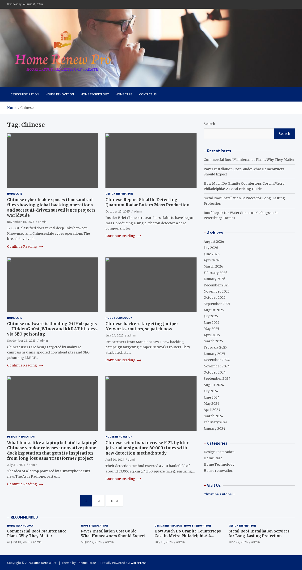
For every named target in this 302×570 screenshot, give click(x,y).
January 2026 (214, 279)
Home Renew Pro (44, 563)
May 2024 (211, 403)
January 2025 (214, 354)
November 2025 (217, 291)
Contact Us (148, 94)
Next (114, 501)
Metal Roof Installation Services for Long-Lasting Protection (258, 533)
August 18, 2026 (18, 542)
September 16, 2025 (21, 340)
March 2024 (213, 416)
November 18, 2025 (20, 222)
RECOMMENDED (24, 517)
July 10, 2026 (163, 542)
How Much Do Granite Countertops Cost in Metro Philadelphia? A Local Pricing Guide (188, 536)
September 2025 (217, 304)
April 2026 (212, 260)
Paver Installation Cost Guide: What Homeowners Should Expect (113, 533)
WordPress (139, 563)
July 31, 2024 (16, 465)
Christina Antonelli (219, 494)
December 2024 (217, 360)
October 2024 (215, 372)
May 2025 (211, 329)
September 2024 (217, 378)
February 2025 (215, 347)
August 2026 (214, 241)
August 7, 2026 (91, 542)
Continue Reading (22, 246)
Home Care (124, 94)
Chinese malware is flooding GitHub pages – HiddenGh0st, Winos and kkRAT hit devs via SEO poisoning (52, 329)
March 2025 (213, 341)
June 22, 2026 (237, 542)
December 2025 (216, 285)
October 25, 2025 (117, 211)
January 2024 (214, 428)
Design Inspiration (25, 94)
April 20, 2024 (114, 459)
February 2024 (215, 422)
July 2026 (211, 248)
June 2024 (212, 397)
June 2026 (212, 254)
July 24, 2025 (114, 335)
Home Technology (95, 94)
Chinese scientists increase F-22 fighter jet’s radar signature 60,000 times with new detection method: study (147, 448)
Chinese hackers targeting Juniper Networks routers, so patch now (141, 326)
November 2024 (217, 366)
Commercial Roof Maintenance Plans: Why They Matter (249, 159)
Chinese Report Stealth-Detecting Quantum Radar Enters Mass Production (147, 202)
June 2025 (211, 322)
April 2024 (212, 410)
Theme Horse (86, 563)
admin (42, 222)
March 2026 (213, 266)
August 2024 (214, 385)
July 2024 (211, 391)
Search (209, 124)
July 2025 (211, 316)
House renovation (60, 94)
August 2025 (214, 310)
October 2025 (215, 297)
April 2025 (212, 335)
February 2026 (215, 273)
